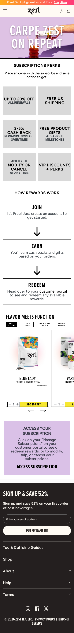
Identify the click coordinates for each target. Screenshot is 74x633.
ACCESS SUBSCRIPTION (37, 466)
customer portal (53, 291)
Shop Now (60, 2)
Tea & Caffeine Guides (23, 547)
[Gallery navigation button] (31, 411)
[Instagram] (28, 608)
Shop (7, 559)
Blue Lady (27, 378)
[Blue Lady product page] (28, 352)
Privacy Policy (45, 619)
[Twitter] (46, 608)
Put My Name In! (37, 530)
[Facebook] (37, 608)
